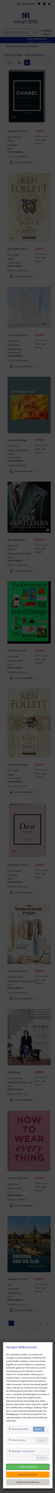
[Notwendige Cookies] (40, 1429)
